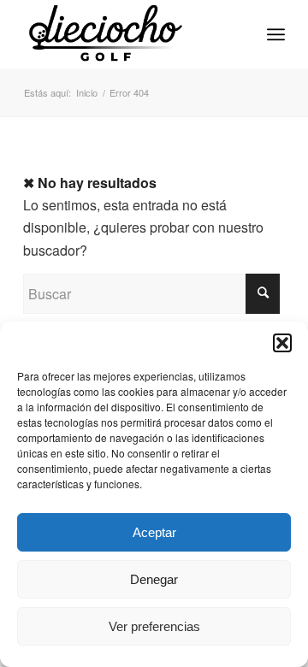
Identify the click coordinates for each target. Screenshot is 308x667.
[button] (282, 342)
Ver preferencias (154, 626)
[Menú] (276, 34)
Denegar (154, 579)
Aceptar (154, 532)
